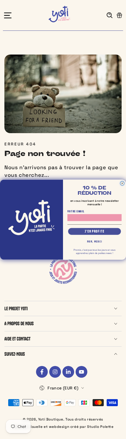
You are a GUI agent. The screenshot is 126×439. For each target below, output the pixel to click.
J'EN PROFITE (94, 231)
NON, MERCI (94, 241)
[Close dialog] (122, 183)
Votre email (75, 211)
